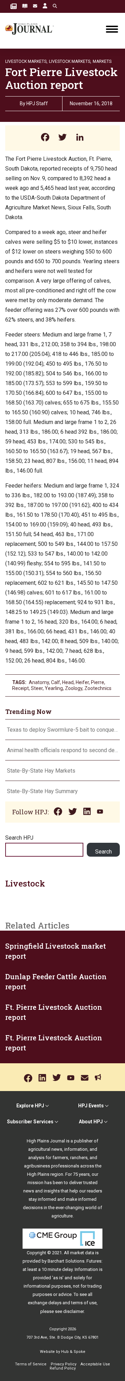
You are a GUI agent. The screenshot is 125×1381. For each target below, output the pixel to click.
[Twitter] (62, 138)
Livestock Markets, (26, 61)
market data (82, 1252)
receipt (20, 688)
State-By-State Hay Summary (42, 791)
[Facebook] (45, 138)
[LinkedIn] (79, 138)
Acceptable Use (95, 1364)
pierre (97, 682)
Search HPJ (19, 837)
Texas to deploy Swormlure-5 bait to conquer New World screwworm (62, 729)
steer (37, 688)
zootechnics (97, 688)
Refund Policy (63, 1368)
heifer (82, 682)
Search (103, 851)
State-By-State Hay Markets (41, 770)
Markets (102, 61)
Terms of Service (31, 1364)
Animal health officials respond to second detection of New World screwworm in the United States (62, 750)
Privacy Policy (63, 1364)
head (68, 682)
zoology (73, 688)
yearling (54, 688)
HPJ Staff (37, 103)
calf (55, 682)
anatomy (39, 682)
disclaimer (73, 1311)
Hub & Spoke (73, 1351)
